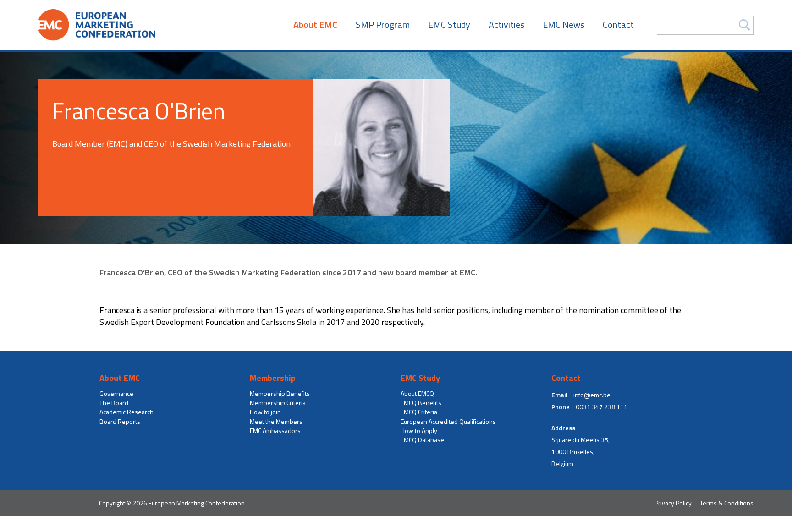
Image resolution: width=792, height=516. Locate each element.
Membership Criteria (278, 402)
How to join (265, 412)
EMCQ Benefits (421, 402)
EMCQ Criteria (419, 412)
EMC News (563, 25)
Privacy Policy (673, 503)
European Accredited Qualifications (448, 421)
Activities (506, 25)
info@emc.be (591, 395)
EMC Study (449, 25)
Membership (273, 378)
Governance (116, 393)
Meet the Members (276, 421)
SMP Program (383, 25)
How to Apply (419, 430)
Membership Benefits (280, 393)
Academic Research (126, 412)
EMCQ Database (422, 440)
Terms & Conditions (727, 503)
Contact (618, 25)
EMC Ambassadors (275, 430)
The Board (113, 402)
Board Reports (119, 421)
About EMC (315, 25)
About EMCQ (417, 393)
